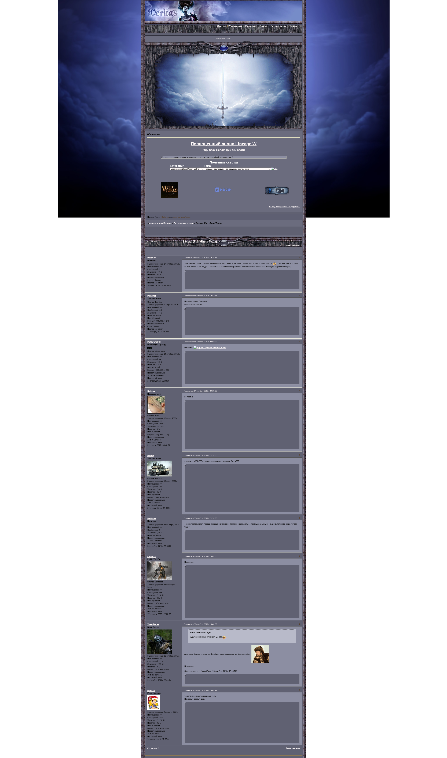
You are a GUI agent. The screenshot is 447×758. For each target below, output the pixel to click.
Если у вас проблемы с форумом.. (284, 207)
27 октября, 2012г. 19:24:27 (205, 257)
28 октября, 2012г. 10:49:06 (205, 556)
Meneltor (151, 296)
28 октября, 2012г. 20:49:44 (205, 690)
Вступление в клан (183, 223)
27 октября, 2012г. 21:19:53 (205, 518)
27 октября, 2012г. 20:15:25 (205, 391)
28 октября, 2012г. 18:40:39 (205, 624)
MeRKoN (151, 258)
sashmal (151, 556)
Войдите (165, 217)
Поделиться (189, 257)
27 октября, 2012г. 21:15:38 (205, 455)
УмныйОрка (153, 624)
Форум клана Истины (160, 223)
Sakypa (151, 391)
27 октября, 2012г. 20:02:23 (205, 342)
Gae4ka (151, 690)
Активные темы (223, 38)
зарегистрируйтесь (181, 217)
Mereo (150, 455)
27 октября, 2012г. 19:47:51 (205, 296)
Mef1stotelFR (154, 342)
